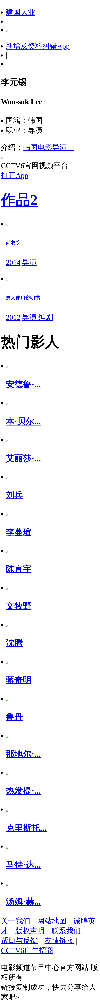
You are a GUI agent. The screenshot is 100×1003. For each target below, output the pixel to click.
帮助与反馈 (19, 941)
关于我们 (15, 921)
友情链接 (59, 941)
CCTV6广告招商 (27, 950)
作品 (19, 200)
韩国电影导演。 (48, 147)
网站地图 (51, 921)
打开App (14, 175)
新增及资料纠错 (38, 46)
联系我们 (66, 931)
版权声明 (30, 931)
